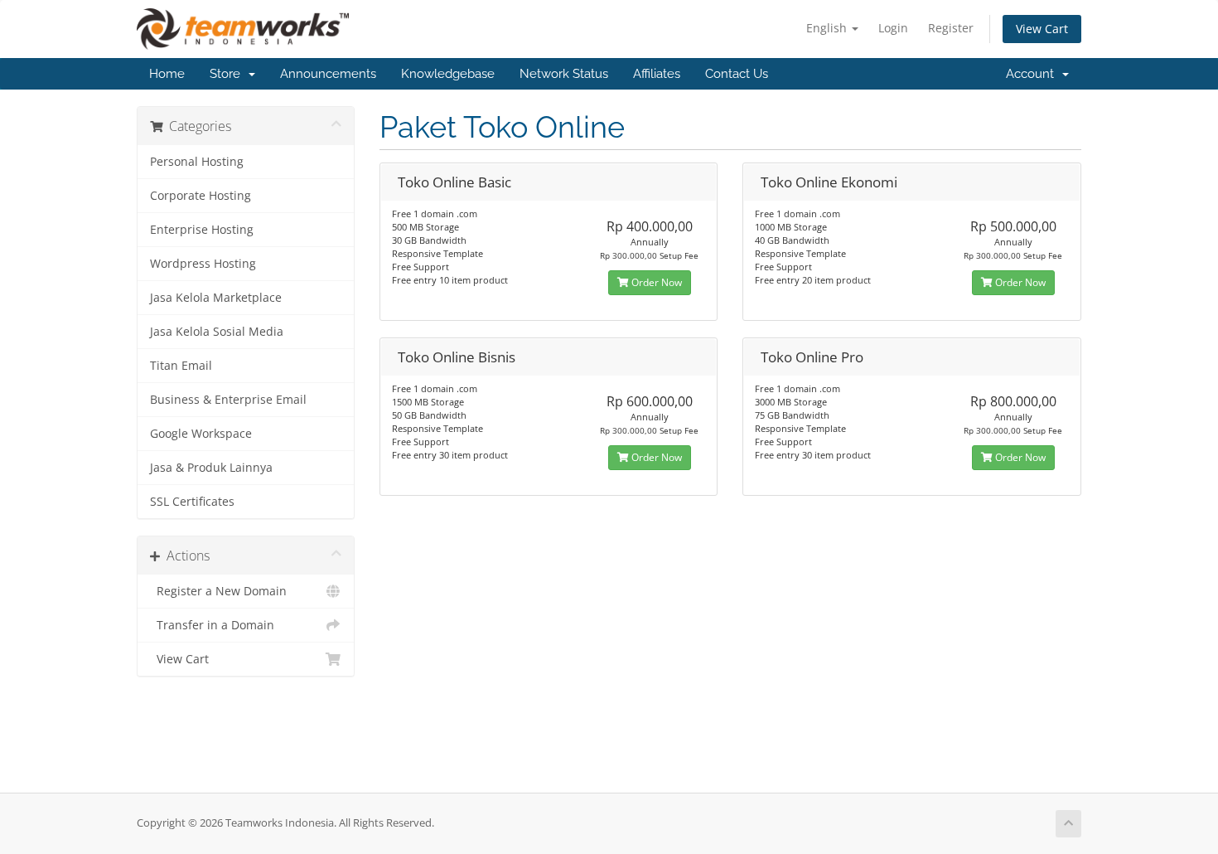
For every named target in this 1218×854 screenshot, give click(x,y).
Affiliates (656, 73)
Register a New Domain (218, 591)
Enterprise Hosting (202, 229)
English (828, 28)
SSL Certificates (192, 501)
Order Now (655, 282)
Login (893, 28)
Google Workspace (201, 433)
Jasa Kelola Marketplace (216, 297)
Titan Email (181, 365)
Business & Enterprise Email (228, 399)
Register (951, 28)
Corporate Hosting (200, 195)
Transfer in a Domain (212, 625)
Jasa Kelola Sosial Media (216, 331)
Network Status (564, 73)
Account (1033, 73)
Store (228, 73)
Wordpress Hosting (203, 263)
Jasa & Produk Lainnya (211, 467)
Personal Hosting (197, 161)
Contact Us (736, 73)
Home (167, 73)
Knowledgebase (448, 73)
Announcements (328, 73)
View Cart (1042, 28)
